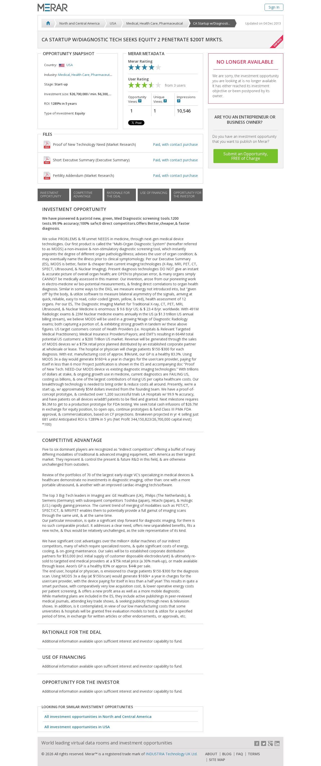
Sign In (274, 7)
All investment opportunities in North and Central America (97, 716)
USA (69, 65)
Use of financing (153, 193)
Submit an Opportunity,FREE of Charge (245, 156)
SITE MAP (217, 759)
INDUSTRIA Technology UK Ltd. (171, 753)
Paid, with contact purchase (175, 144)
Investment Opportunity (50, 194)
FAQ (239, 754)
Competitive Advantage (83, 194)
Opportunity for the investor (187, 194)
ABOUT (211, 754)
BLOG (226, 754)
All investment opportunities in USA (77, 726)
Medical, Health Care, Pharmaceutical (86, 74)
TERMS (254, 754)
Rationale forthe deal (118, 194)
